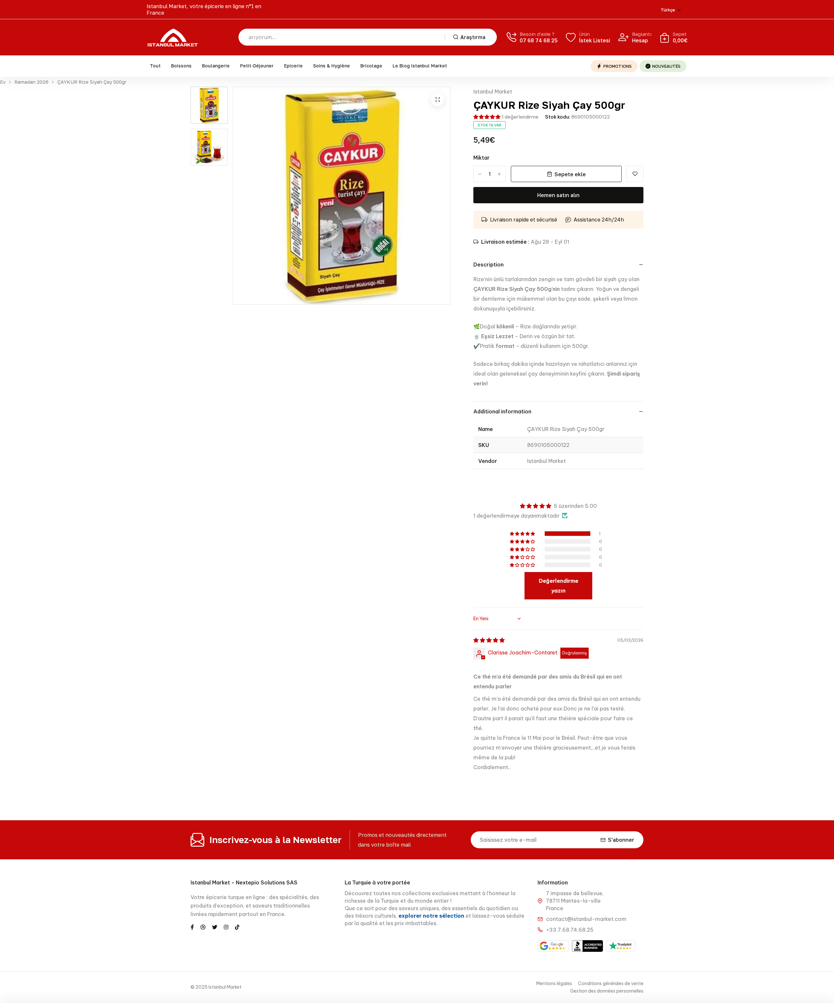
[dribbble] (203, 927)
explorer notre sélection (432, 915)
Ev (3, 82)
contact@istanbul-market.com (586, 919)
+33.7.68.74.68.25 (570, 929)
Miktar (481, 157)
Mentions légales (554, 983)
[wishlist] (634, 174)
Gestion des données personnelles (606, 991)
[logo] (173, 37)
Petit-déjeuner (257, 65)
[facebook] (192, 927)
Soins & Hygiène (331, 65)
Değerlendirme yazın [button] (558, 586)
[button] (486, 117)
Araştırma (472, 37)
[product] (437, 99)
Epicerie (293, 65)
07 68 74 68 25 (539, 40)
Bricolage (371, 65)
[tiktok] (237, 927)
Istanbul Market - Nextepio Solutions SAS (244, 882)
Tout (155, 65)
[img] (489, 640)
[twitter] (214, 927)
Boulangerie (216, 65)
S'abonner (621, 840)
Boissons (181, 65)
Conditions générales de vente (610, 983)
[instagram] (226, 927)
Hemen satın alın (558, 195)
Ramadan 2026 (31, 82)
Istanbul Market (492, 91)
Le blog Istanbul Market (420, 65)
